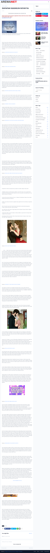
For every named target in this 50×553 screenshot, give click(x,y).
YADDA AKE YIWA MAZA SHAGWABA (44, 33)
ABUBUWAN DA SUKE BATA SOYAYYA (11, 443)
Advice (37, 50)
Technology (38, 73)
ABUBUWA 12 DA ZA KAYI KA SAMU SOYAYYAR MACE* (14, 120)
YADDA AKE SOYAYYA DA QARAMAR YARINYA (43, 37)
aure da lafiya (42, 50)
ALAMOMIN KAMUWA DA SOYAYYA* (11, 52)
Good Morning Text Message (41, 59)
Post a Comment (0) (17, 544)
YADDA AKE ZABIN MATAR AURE (11, 401)
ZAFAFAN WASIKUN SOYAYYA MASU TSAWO (13, 90)
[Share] (31, 11)
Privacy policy (46, 551)
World (43, 73)
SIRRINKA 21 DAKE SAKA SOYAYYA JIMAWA (12, 284)
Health (42, 121)
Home (35, 551)
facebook (37, 97)
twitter (37, 99)
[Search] (48, 2)
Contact (41, 551)
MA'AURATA (38, 66)
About (38, 551)
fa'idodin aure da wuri (39, 57)
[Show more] (22, 529)
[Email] (20, 529)
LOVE (37, 64)
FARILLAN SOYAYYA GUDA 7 (10, 348)
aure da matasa (39, 52)
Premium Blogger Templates (17, 551)
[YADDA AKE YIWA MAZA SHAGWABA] (38, 33)
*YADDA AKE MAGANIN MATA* (10, 66)
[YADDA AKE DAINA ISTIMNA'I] (38, 43)
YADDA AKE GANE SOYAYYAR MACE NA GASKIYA (13, 173)
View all (30, 533)
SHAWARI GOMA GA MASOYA (10, 103)
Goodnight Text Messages (40, 61)
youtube (37, 101)
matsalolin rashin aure (40, 68)
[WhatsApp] (17, 529)
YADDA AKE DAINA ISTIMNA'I (44, 42)
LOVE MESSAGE (43, 64)
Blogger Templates (8, 551)
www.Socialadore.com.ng (17, 480)
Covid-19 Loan (38, 54)
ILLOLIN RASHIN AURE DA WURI (41, 82)
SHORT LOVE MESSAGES (40, 71)
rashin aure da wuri (39, 70)
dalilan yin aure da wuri (40, 55)
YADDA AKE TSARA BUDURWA (10, 245)
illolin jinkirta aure (42, 123)
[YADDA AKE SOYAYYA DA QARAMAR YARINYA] (38, 38)
